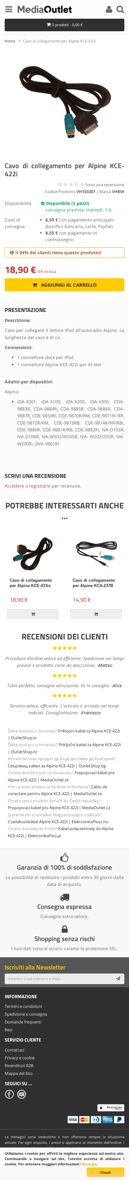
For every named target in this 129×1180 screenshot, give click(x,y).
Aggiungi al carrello (68, 285)
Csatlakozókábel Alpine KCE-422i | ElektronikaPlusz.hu (58, 821)
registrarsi (40, 486)
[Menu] (9, 10)
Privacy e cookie (19, 1058)
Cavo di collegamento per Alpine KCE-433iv (31, 583)
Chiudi (105, 1172)
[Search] (120, 10)
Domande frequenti (23, 1022)
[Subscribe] (118, 979)
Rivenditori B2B (19, 1065)
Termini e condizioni (23, 1006)
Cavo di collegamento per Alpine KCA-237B (94, 583)
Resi (8, 1029)
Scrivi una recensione (104, 184)
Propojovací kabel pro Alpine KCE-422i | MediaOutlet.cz (59, 807)
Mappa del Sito (19, 1073)
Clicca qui (88, 1164)
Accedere (14, 486)
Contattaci (14, 1050)
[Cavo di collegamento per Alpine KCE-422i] (64, 101)
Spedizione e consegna (26, 1014)
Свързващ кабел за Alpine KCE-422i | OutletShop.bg (57, 766)
